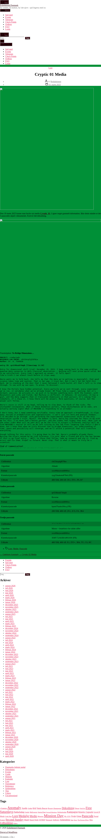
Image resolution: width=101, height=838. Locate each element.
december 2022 (11, 683)
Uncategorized (11, 795)
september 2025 (11, 612)
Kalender (9, 779)
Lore (50, 68)
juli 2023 (9, 666)
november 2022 (11, 685)
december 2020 (11, 737)
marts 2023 (9, 676)
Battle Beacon (42, 808)
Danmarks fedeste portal (15, 767)
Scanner (2, 820)
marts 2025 (9, 623)
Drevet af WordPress (8, 832)
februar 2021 (10, 732)
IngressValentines (51, 812)
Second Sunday (15, 819)
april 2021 (9, 728)
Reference (9, 786)
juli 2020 (9, 749)
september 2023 (11, 661)
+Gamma (3, 808)
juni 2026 (9, 590)
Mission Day (54, 816)
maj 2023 (9, 671)
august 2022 (10, 690)
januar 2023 (10, 680)
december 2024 (11, 628)
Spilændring (10, 788)
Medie (15, 549)
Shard (26, 820)
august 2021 (10, 718)
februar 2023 (10, 678)
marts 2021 (9, 730)
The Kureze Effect (83, 820)
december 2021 (11, 709)
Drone (77, 808)
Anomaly (14, 808)
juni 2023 (9, 668)
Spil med (9, 15)
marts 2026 (9, 597)
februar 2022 (10, 704)
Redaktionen (56, 81)
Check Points (10, 22)
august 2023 (10, 664)
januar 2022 (10, 706)
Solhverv (56, 820)
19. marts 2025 (54, 84)
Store (75, 820)
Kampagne (72, 812)
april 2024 (9, 645)
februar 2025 (10, 626)
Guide (7, 774)
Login (7, 29)
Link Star (8, 816)
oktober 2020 (10, 742)
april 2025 (9, 621)
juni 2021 (9, 723)
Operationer (10, 784)
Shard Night (34, 820)
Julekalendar (61, 812)
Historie (8, 777)
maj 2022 (9, 697)
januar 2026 (10, 602)
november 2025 (11, 607)
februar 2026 (10, 600)
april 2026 (9, 595)
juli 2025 (9, 616)
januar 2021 (10, 735)
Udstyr (8, 793)
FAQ (7, 27)
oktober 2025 (10, 609)
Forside (8, 560)
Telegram (9, 20)
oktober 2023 (10, 659)
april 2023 (9, 673)
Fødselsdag (19, 812)
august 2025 (10, 614)
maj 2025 (9, 619)
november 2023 (11, 657)
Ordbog (8, 24)
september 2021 (11, 716)
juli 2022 (9, 692)
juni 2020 (9, 751)
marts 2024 (9, 647)
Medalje (24, 816)
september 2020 (11, 744)
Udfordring (6, 822)
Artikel (30, 808)
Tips (7, 791)
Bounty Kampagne (54, 808)
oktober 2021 (10, 713)
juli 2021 (9, 721)
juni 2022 (9, 694)
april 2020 (9, 756)
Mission (40, 816)
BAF (35, 808)
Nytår (73, 816)
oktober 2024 (10, 633)
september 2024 (11, 635)
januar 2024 (10, 652)
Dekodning (10, 769)
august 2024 (10, 638)
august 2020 (10, 747)
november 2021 (11, 711)
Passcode (23, 549)
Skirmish (49, 820)
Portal (96, 816)
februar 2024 (10, 650)
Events (8, 17)
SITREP (42, 820)
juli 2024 (9, 640)
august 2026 (10, 586)
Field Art (82, 808)
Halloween (33, 812)
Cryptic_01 (45, 213)
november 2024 (11, 631)
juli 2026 (9, 588)
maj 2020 (9, 754)
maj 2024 (9, 642)
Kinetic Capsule (85, 812)
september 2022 (11, 687)
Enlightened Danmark (9, 5)
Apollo (24, 808)
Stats (72, 820)
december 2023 (11, 654)
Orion (78, 816)
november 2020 (11, 739)
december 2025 (11, 605)
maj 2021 (9, 725)
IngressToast (42, 812)
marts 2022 (9, 702)
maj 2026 (9, 593)
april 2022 (9, 699)
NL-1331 (67, 816)
